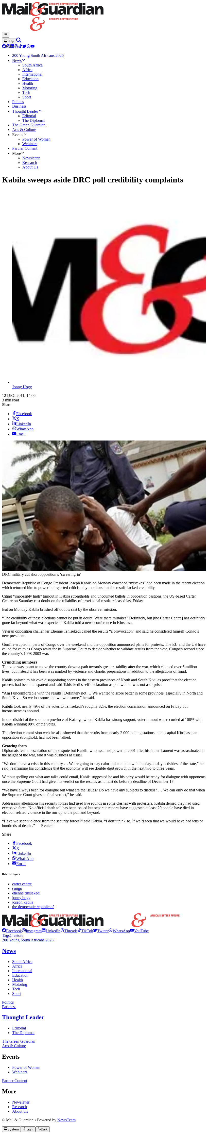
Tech (16, 989)
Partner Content (14, 1080)
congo (17, 888)
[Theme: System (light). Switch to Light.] (9, 41)
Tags (6, 935)
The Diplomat (23, 1032)
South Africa (22, 961)
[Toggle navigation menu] (5, 35)
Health (17, 980)
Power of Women (26, 1067)
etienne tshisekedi (26, 893)
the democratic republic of (33, 907)
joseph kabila (22, 902)
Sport (16, 993)
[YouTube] (32, 47)
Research (19, 1107)
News (9, 950)
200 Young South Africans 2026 (28, 940)
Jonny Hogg (22, 387)
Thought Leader (23, 1017)
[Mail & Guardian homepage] (104, 17)
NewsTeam (66, 1120)
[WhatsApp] (28, 47)
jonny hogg (21, 897)
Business (9, 1007)
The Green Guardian (18, 1041)
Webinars (19, 1072)
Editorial (19, 1028)
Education (20, 975)
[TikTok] (20, 47)
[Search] (18, 41)
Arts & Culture (14, 1046)
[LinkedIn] (12, 47)
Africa (17, 966)
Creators (16, 935)
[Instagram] (8, 47)
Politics (8, 1002)
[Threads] (16, 47)
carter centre (22, 884)
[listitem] (12, 931)
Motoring (19, 984)
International (22, 971)
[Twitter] (24, 47)
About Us (20, 1111)
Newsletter (20, 1102)
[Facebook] (4, 47)
